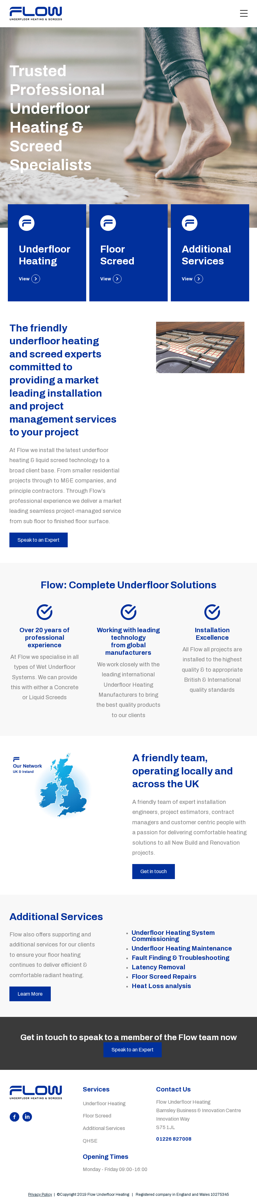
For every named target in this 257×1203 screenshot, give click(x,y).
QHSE (90, 1140)
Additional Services (104, 1128)
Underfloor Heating (104, 1103)
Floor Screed (97, 1115)
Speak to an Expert (133, 1049)
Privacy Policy (40, 1194)
